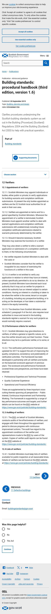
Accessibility (6, 579)
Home (4, 71)
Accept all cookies (25, 32)
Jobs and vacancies (26, 584)
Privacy (40, 584)
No (8, 535)
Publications (14, 71)
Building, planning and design (18, 104)
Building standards (13, 144)
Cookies (36, 579)
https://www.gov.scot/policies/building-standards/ (24, 407)
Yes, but (10, 541)
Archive (17, 579)
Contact (27, 579)
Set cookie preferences (25, 46)
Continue (7, 549)
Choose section (10, 175)
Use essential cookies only (25, 40)
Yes (8, 529)
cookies (12, 4)
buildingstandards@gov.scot (20, 508)
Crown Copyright (8, 584)
